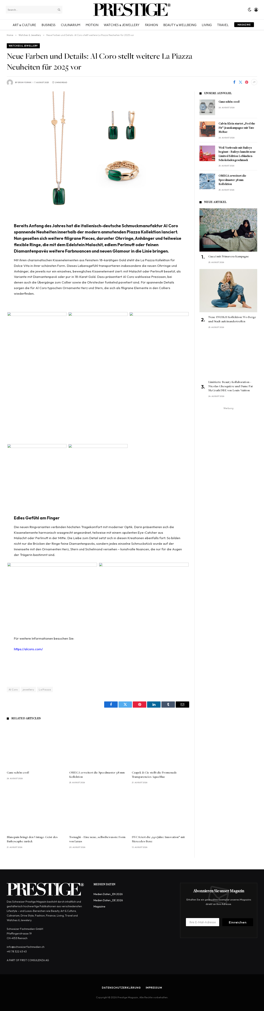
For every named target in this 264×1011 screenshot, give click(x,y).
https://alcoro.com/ (28, 649)
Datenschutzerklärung (121, 987)
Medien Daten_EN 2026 (108, 894)
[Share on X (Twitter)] (240, 82)
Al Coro (13, 689)
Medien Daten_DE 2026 (108, 900)
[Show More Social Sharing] (254, 82)
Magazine (244, 24)
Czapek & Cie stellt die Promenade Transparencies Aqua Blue (154, 775)
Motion (92, 24)
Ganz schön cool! (18, 772)
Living (207, 24)
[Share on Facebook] (234, 82)
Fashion (151, 24)
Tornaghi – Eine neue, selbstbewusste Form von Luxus (97, 839)
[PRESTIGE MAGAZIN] (132, 9)
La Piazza (45, 689)
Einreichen (238, 922)
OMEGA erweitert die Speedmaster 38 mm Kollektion (97, 775)
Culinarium (70, 24)
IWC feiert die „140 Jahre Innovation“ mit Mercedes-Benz (158, 839)
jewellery (28, 689)
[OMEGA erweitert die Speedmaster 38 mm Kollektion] (98, 746)
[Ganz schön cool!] (35, 746)
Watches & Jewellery (122, 24)
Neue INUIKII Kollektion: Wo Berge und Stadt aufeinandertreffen (232, 319)
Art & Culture (24, 24)
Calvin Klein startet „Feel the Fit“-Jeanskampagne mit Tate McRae (237, 128)
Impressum (154, 987)
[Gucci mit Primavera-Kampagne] (228, 230)
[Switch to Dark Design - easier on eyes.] (249, 10)
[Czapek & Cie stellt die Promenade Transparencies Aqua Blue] (160, 746)
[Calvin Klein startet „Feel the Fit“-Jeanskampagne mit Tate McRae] (207, 129)
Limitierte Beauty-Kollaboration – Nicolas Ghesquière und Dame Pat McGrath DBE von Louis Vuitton (230, 386)
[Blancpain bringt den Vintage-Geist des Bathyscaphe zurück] (35, 810)
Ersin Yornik (25, 82)
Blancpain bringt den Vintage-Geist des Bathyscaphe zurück (32, 839)
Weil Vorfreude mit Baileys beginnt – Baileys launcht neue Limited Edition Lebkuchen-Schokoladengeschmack (237, 154)
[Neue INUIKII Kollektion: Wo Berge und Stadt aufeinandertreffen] (228, 290)
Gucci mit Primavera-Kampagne (228, 256)
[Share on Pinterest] (247, 82)
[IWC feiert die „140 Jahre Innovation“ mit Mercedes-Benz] (160, 810)
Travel (223, 24)
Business (48, 24)
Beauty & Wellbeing (179, 24)
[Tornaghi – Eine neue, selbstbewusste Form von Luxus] (98, 810)
